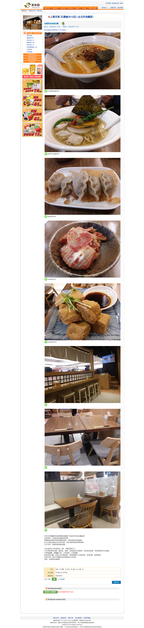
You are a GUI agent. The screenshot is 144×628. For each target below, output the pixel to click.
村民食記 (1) (30, 40)
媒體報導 (63, 618)
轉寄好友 (32, 62)
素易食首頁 (115, 3)
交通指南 (29, 52)
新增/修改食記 (32, 54)
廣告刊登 (70, 618)
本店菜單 (29, 49)
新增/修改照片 (32, 57)
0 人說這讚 (61, 579)
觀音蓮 (55, 30)
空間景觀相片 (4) (32, 47)
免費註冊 (113, 8)
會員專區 (120, 8)
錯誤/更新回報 (32, 59)
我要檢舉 (116, 582)
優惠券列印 (30, 38)
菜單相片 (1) (30, 45)
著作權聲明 (78, 618)
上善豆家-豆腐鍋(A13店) (63, 16)
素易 (121, 3)
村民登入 (104, 8)
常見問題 (108, 3)
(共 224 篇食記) (62, 30)
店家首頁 (29, 35)
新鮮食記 (39, 11)
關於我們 (56, 618)
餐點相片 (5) (30, 42)
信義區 (89, 16)
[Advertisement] (82, 607)
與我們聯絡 (87, 618)
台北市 (81, 16)
